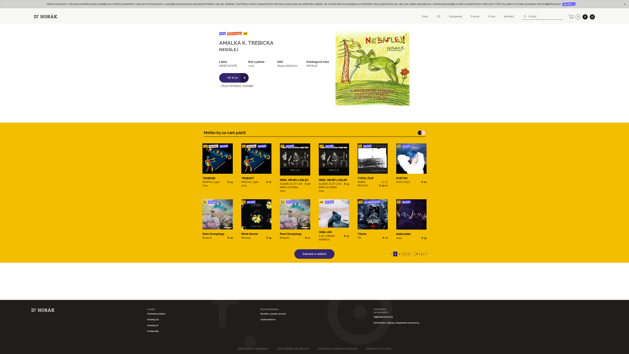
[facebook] (585, 17)
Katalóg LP (152, 325)
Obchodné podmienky (253, 348)
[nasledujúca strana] (426, 254)
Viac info (567, 4)
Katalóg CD (153, 319)
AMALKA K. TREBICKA (246, 43)
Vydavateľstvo (268, 319)
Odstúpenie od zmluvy (293, 348)
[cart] (570, 16)
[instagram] (592, 17)
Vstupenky (455, 16)
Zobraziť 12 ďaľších (314, 254)
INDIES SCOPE (234, 33)
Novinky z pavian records (273, 314)
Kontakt (509, 16)
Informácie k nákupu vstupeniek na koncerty (396, 323)
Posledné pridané (156, 314)
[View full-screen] (405, 36)
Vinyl (425, 16)
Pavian (475, 16)
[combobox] (542, 16)
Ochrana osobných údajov (337, 348)
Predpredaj (153, 331)
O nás (491, 16)
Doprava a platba (378, 348)
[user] (578, 17)
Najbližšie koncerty (383, 317)
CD (438, 16)
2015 (222, 33)
